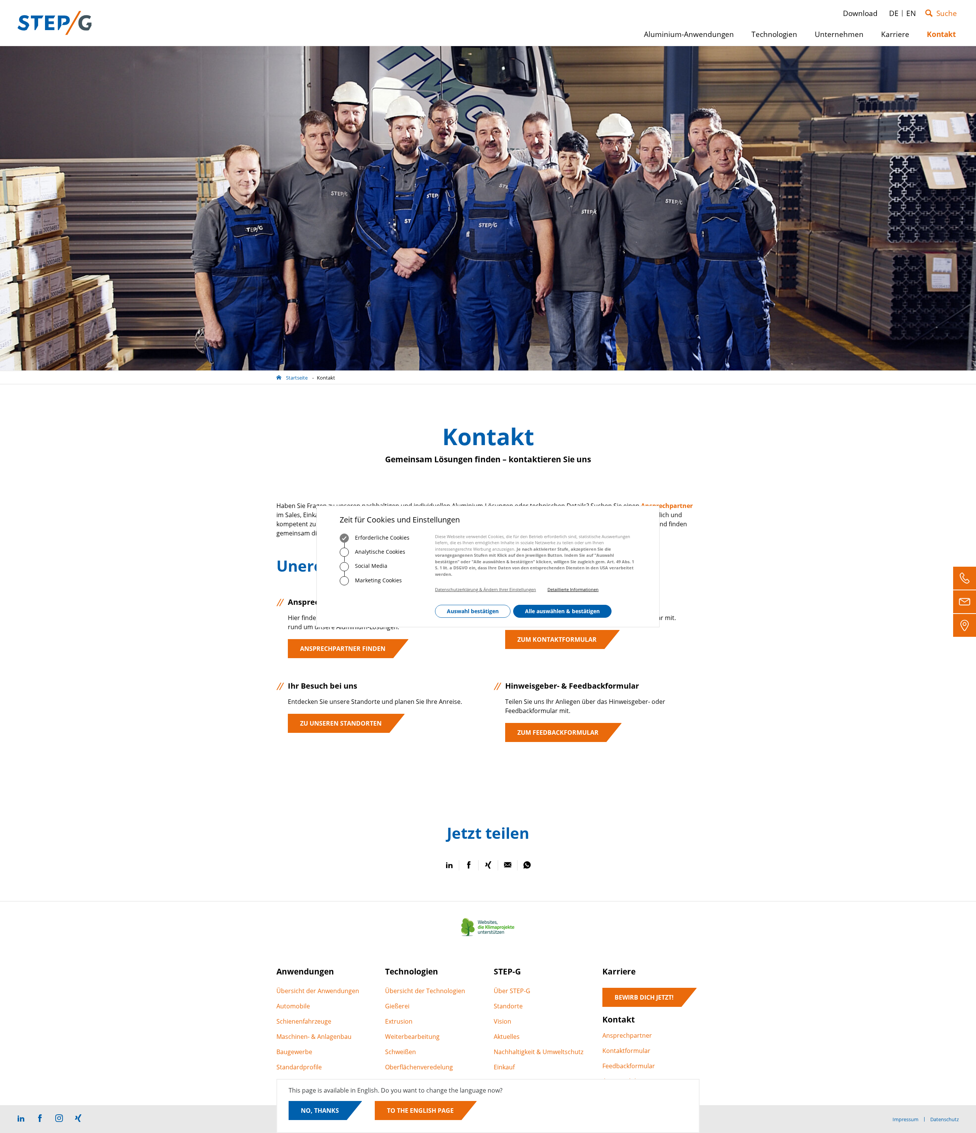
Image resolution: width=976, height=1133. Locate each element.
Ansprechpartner (627, 1035)
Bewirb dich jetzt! (644, 997)
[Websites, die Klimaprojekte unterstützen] (488, 936)
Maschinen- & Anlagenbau (314, 1036)
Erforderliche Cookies (381, 537)
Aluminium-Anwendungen (692, 37)
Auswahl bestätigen (473, 611)
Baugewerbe (294, 1052)
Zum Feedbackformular (558, 732)
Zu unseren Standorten (341, 723)
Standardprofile (299, 1067)
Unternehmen (842, 37)
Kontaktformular (626, 1050)
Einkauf (504, 1067)
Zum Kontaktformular (557, 639)
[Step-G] (54, 23)
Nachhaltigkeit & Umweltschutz (538, 1052)
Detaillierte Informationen (573, 590)
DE (894, 13)
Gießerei (397, 1006)
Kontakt (326, 377)
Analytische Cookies (379, 552)
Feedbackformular (628, 1066)
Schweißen (400, 1052)
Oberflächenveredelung (419, 1067)
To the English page (420, 1110)
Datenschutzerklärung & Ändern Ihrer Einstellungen (485, 590)
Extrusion (399, 1021)
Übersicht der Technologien (425, 991)
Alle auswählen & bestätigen (562, 611)
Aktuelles (507, 1036)
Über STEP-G (512, 991)
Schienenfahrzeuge (303, 1021)
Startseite (297, 377)
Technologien (777, 37)
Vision (502, 1021)
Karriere (898, 37)
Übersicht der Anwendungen (317, 991)
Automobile (293, 1006)
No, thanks (320, 1110)
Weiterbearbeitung (412, 1036)
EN (911, 13)
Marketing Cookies (377, 580)
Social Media (370, 566)
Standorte (508, 1006)
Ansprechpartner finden (342, 648)
